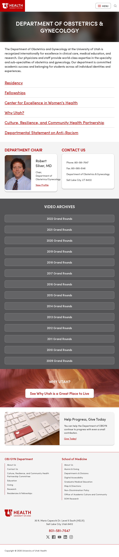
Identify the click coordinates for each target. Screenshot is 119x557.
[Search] (115, 5)
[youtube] (59, 537)
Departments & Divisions (76, 473)
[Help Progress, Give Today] (32, 428)
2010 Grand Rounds (59, 350)
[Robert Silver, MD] (18, 172)
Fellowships (15, 92)
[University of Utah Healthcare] (59, 512)
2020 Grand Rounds (59, 240)
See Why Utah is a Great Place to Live (59, 393)
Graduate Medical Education (78, 481)
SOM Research (71, 498)
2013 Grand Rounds (59, 317)
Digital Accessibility (73, 477)
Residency (14, 82)
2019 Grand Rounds (59, 251)
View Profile (42, 185)
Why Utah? (14, 112)
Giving (10, 484)
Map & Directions (72, 486)
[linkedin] (65, 537)
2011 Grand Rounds (59, 339)
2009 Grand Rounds (59, 361)
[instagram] (71, 537)
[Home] (12, 6)
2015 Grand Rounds (59, 295)
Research (11, 489)
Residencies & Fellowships (19, 493)
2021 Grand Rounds (59, 229)
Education (12, 480)
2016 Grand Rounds (59, 284)
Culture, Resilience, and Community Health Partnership (54, 122)
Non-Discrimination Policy (76, 490)
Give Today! (70, 438)
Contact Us (12, 469)
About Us (11, 464)
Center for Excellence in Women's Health (41, 102)
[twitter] (48, 537)
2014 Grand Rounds (59, 306)
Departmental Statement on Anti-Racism (41, 132)
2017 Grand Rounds (59, 273)
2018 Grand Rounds (59, 262)
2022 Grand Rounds (59, 218)
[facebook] (53, 537)
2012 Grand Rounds (59, 328)
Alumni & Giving (71, 469)
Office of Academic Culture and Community (85, 494)
